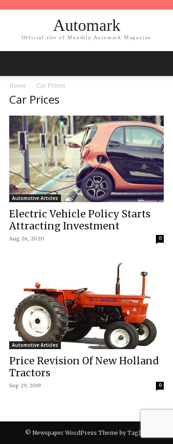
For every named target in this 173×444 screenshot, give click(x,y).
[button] (160, 63)
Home (17, 85)
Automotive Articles (35, 198)
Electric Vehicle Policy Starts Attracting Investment (79, 220)
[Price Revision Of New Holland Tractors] (86, 305)
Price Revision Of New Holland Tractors (84, 367)
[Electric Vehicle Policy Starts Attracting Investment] (86, 159)
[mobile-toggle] (15, 63)
